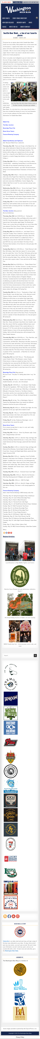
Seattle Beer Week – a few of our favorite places (20, 34)
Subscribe (6, 941)
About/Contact (25, 27)
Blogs (4, 27)
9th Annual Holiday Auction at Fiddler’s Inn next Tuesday (20, 617)
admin (16, 37)
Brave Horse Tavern (8, 131)
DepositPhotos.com (31, 1028)
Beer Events (6, 18)
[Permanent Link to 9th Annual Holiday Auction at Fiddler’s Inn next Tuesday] (20, 605)
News (30, 22)
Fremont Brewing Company (11, 134)
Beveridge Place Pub (9, 128)
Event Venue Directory (20, 18)
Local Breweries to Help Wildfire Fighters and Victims (20, 562)
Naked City (6, 122)
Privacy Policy (20, 1037)
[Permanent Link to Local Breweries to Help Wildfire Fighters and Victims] (20, 550)
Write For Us (13, 27)
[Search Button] (37, 18)
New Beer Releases (8, 22)
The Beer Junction (8, 125)
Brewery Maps (21, 22)
